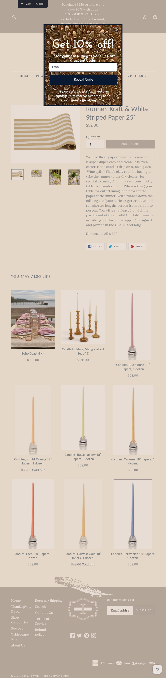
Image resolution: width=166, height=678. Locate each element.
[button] (116, 30)
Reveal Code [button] (83, 79)
